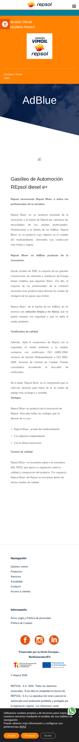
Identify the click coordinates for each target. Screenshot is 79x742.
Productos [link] (16, 571)
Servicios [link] (16, 576)
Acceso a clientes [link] (21, 591)
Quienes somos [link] (19, 566)
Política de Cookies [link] (21, 623)
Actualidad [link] (16, 581)
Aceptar (11, 735)
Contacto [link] (16, 586)
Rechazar (30, 735)
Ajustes (48, 735)
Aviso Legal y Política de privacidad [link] (31, 618)
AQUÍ (23, 726)
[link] (5, 24)
